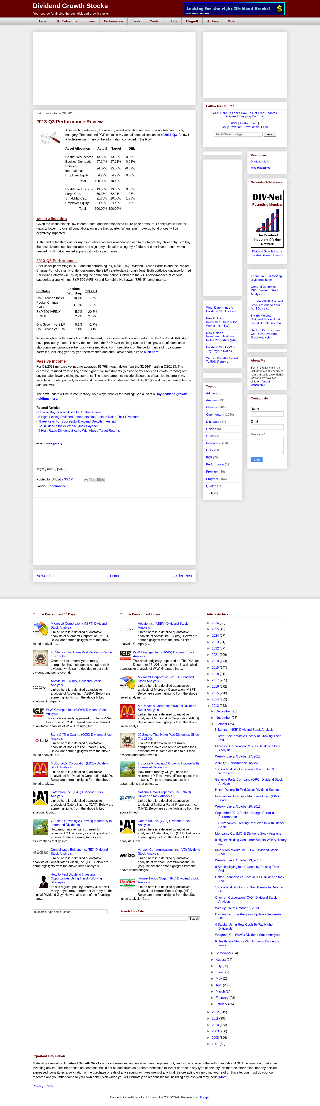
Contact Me (258, 385)
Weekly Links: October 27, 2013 (238, 756)
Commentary (215, 414)
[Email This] (86, 480)
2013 (216, 705)
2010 (216, 1025)
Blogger (204, 1097)
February (222, 997)
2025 (216, 629)
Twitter (244, 123)
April (219, 985)
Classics (211, 407)
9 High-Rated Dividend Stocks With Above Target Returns (79, 430)
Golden (211, 429)
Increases (213, 443)
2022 (216, 648)
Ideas (91, 21)
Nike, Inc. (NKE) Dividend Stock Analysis (244, 729)
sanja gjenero (53, 443)
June (220, 972)
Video (232, 21)
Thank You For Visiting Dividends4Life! (266, 277)
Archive (213, 21)
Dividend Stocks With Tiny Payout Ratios (220, 349)
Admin (210, 393)
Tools (136, 21)
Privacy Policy (43, 1086)
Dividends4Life (260, 161)
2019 (216, 667)
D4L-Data (212, 421)
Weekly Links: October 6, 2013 (237, 908)
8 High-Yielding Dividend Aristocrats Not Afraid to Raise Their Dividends (88, 417)
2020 (216, 661)
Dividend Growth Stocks (70, 5)
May (219, 978)
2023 (216, 642)
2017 (216, 680)
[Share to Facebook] (98, 480)
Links (209, 450)
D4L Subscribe (66, 21)
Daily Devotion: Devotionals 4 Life (245, 127)
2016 (216, 686)
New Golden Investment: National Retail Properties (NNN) (222, 336)
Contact (156, 21)
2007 (216, 1044)
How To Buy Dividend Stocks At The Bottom (69, 412)
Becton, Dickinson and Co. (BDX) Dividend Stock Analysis (266, 333)
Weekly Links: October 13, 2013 (238, 860)
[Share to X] (94, 480)
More (223, 1077)
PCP (209, 457)
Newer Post (46, 576)
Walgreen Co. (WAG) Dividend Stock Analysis (247, 935)
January (222, 1004)
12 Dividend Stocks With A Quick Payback (68, 426)
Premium (212, 471)
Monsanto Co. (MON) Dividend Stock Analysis (248, 833)
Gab (254, 123)
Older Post (183, 576)
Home (42, 21)
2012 (216, 1012)
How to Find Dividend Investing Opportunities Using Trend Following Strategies (76, 878)
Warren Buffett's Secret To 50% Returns (222, 360)
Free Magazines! (261, 167)
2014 (216, 699)
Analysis (211, 400)
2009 (216, 1031)
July (219, 966)
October (222, 724)
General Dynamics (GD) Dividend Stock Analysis (265, 290)
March (221, 991)
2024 (216, 635)
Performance (113, 21)
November (224, 717)
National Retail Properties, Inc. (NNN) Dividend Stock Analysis (164, 794)
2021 (216, 654)
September (224, 953)
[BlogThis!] (90, 480)
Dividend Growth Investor (267, 255)
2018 (216, 674)
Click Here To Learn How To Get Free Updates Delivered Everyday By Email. (245, 114)
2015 (216, 693)
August (221, 959)
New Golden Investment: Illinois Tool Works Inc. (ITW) (222, 321)
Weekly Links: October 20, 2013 (238, 806)
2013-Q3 (170, 135)
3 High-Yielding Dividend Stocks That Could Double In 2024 (266, 319)
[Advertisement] (115, 36)
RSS (234, 123)
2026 (216, 623)
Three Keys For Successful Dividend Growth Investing (77, 421)
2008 (216, 1037)
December (224, 711)
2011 (215, 1018)
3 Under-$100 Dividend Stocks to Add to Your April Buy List (267, 304)
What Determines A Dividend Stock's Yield (221, 309)
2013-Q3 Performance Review (236, 763)
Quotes (211, 486)
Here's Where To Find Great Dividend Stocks (247, 789)
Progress (212, 478)
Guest (210, 436)
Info (174, 21)
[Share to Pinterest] (102, 480)
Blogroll (192, 21)
